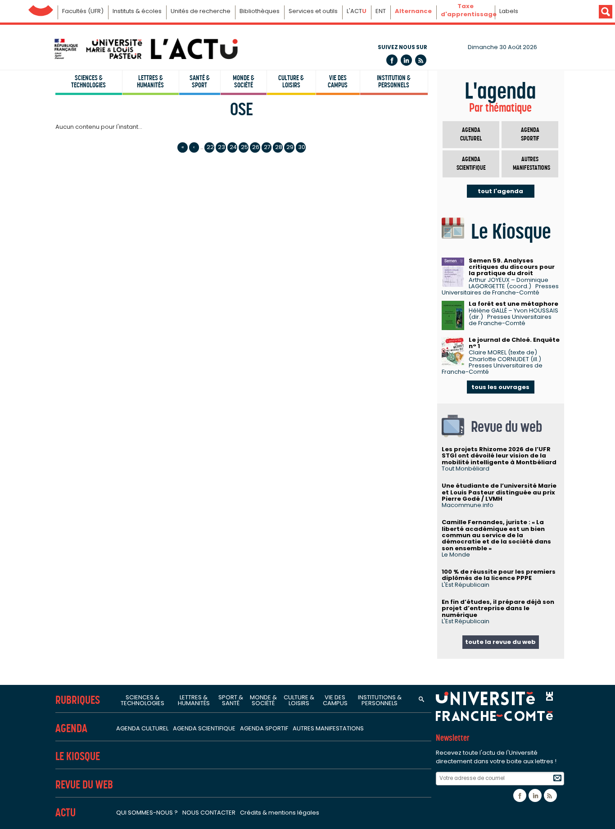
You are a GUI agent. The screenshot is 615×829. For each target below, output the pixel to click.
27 (267, 147)
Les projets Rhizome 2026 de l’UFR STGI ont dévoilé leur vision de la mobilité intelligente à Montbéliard (499, 456)
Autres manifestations (531, 163)
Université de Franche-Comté (41, 8)
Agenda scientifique (471, 163)
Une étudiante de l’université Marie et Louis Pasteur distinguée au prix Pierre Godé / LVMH (499, 492)
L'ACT (356, 11)
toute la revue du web (500, 642)
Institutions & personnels (380, 700)
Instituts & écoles (137, 11)
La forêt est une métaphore (513, 303)
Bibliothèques (260, 11)
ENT (380, 11)
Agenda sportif (530, 134)
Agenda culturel (471, 134)
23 (221, 147)
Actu (65, 812)
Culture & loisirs (291, 81)
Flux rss (420, 60)
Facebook (392, 60)
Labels (508, 11)
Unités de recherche (201, 11)
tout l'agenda (500, 191)
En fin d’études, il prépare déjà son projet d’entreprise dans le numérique (498, 608)
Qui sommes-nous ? (147, 812)
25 (244, 147)
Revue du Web (84, 784)
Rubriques (77, 700)
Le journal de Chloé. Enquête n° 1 (514, 342)
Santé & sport (200, 81)
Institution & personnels (394, 81)
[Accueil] (145, 48)
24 (233, 147)
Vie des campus (338, 81)
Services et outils (313, 11)
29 (290, 147)
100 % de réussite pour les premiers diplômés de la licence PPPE (499, 574)
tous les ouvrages (500, 387)
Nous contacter (208, 812)
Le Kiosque (77, 756)
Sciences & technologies (88, 81)
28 (278, 147)
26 (255, 147)
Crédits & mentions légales (279, 812)
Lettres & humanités (150, 81)
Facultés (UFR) (83, 11)
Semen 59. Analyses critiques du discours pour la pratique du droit (512, 267)
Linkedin (406, 60)
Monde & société (243, 81)
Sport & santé (230, 700)
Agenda (71, 728)
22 (210, 147)
